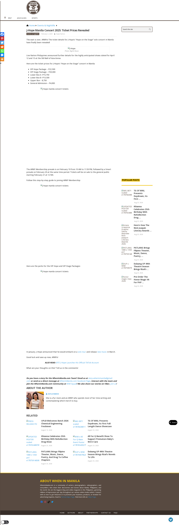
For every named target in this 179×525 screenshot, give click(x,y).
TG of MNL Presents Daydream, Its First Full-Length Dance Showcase (100, 423)
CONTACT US (105, 513)
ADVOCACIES (21, 18)
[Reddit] (2, 47)
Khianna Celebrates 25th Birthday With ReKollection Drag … (141, 212)
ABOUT (80, 513)
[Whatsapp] (2, 51)
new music (102, 352)
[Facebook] (2, 34)
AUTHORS (71, 513)
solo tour (82, 352)
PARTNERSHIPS (92, 513)
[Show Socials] (171, 520)
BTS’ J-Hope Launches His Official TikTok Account (77, 362)
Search (174, 422)
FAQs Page (92, 497)
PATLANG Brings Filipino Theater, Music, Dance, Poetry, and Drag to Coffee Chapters (54, 455)
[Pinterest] (2, 38)
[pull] (5, 17)
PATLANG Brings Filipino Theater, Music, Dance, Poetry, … (142, 251)
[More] (2, 59)
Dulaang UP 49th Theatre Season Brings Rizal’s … (142, 266)
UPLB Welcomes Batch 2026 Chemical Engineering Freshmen (54, 423)
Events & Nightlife (33, 34)
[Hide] (1, 63)
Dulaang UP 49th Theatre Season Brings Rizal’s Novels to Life (101, 454)
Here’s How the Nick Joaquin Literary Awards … (143, 228)
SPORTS (34, 18)
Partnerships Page (67, 497)
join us (113, 383)
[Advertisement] (137, 141)
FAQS (115, 513)
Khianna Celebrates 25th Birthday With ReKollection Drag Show (54, 439)
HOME (62, 513)
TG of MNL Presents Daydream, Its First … (141, 194)
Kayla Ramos (60, 34)
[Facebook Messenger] (2, 55)
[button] (5, 522)
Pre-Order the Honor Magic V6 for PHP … (141, 279)
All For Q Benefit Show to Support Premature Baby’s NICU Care (101, 439)
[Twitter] (2, 43)
